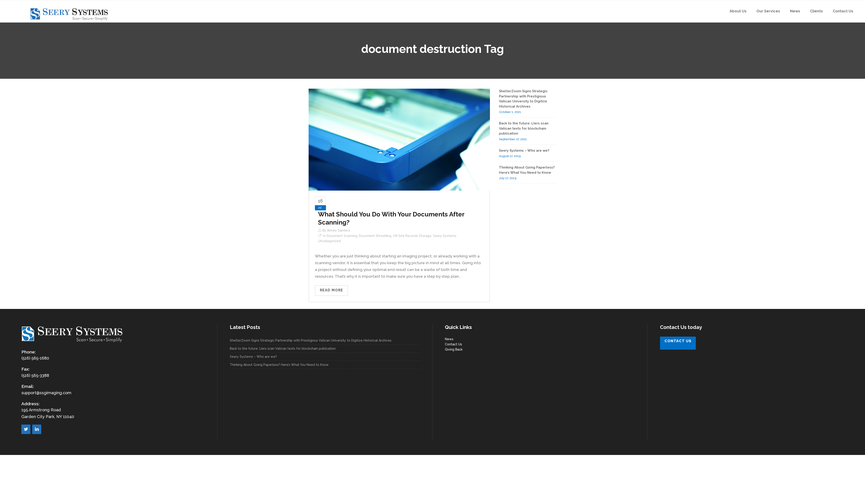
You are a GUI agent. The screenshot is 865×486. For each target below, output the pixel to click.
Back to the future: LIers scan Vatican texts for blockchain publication (524, 128)
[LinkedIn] (36, 429)
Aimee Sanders (338, 230)
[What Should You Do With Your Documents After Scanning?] (399, 139)
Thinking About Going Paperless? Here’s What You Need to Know (279, 365)
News (449, 339)
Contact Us (453, 344)
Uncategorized (329, 241)
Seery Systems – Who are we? (524, 150)
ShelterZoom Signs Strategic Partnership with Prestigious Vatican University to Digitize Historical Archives (311, 340)
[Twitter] (25, 429)
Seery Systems (444, 236)
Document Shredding (375, 236)
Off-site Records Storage (412, 236)
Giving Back (453, 349)
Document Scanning (342, 236)
